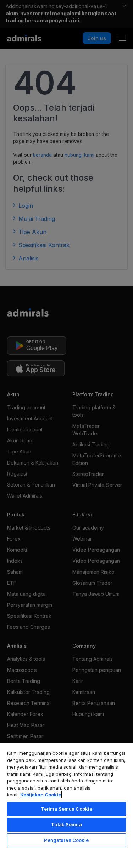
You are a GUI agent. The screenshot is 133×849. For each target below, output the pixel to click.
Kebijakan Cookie (40, 794)
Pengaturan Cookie (66, 840)
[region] (66, 795)
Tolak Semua (66, 824)
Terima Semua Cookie (66, 809)
